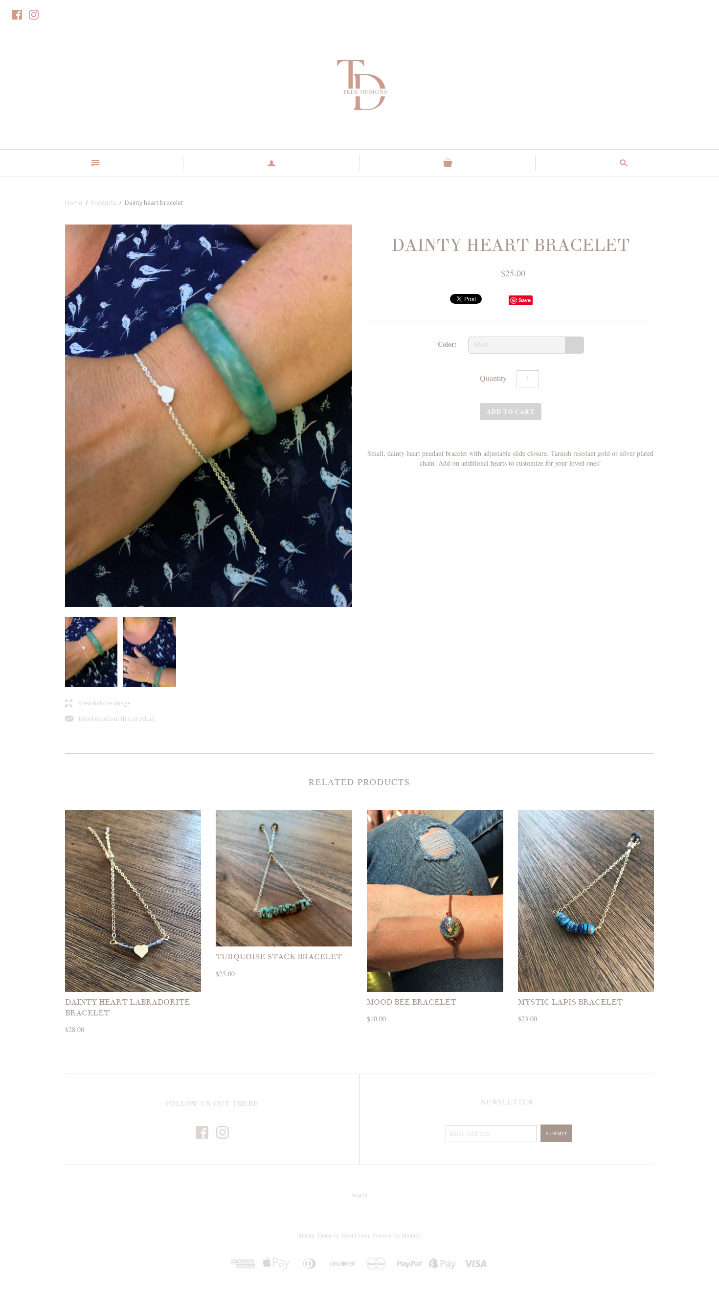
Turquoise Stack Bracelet (279, 957)
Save (524, 300)
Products (103, 203)
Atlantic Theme (315, 1235)
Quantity (493, 378)
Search (359, 1195)
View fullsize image (98, 703)
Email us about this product (110, 719)
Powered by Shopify (396, 1235)
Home (73, 203)
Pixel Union (355, 1235)
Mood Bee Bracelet (411, 1002)
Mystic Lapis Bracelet (570, 1002)
